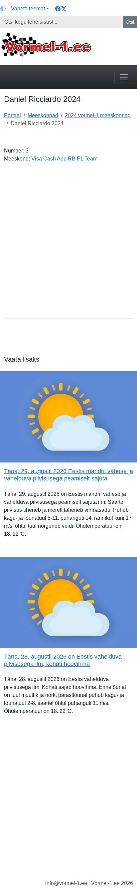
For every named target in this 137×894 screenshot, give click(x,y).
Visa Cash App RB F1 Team (64, 158)
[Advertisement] (68, 243)
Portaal (12, 115)
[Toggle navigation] (123, 77)
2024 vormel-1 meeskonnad (98, 115)
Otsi (130, 22)
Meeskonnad (43, 115)
